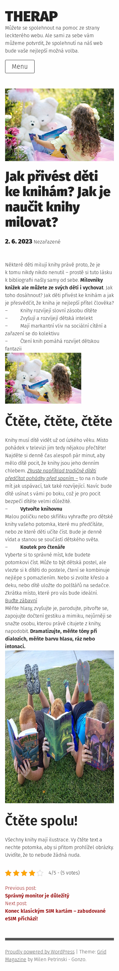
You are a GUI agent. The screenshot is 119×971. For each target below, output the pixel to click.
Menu (20, 66)
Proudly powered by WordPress (40, 952)
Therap (31, 16)
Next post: (55, 911)
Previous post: (37, 892)
